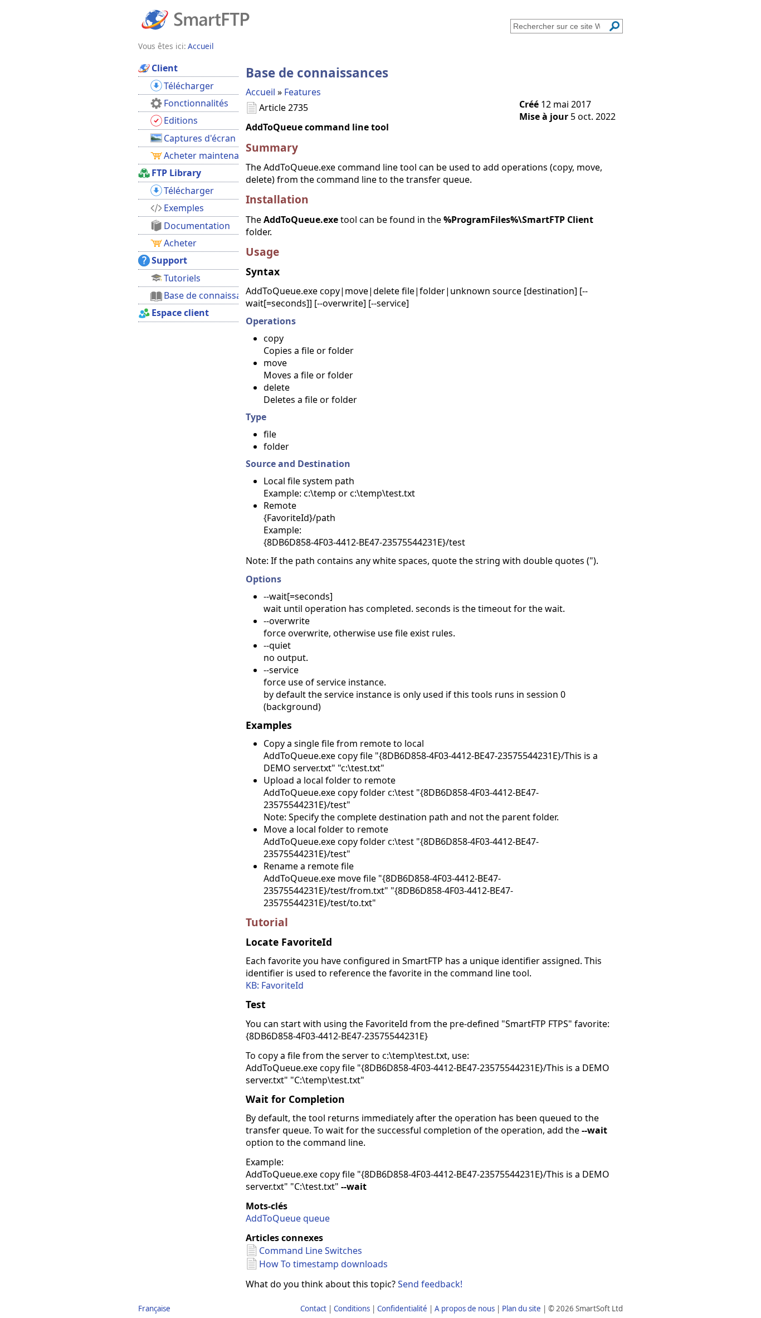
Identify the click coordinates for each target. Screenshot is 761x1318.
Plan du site (521, 1309)
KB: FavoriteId (275, 985)
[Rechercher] (614, 26)
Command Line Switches (310, 1250)
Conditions (352, 1309)
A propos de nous (465, 1309)
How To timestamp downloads (323, 1264)
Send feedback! (430, 1284)
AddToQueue (273, 1218)
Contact (313, 1309)
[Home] (195, 19)
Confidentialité (402, 1309)
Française (154, 1309)
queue (316, 1218)
